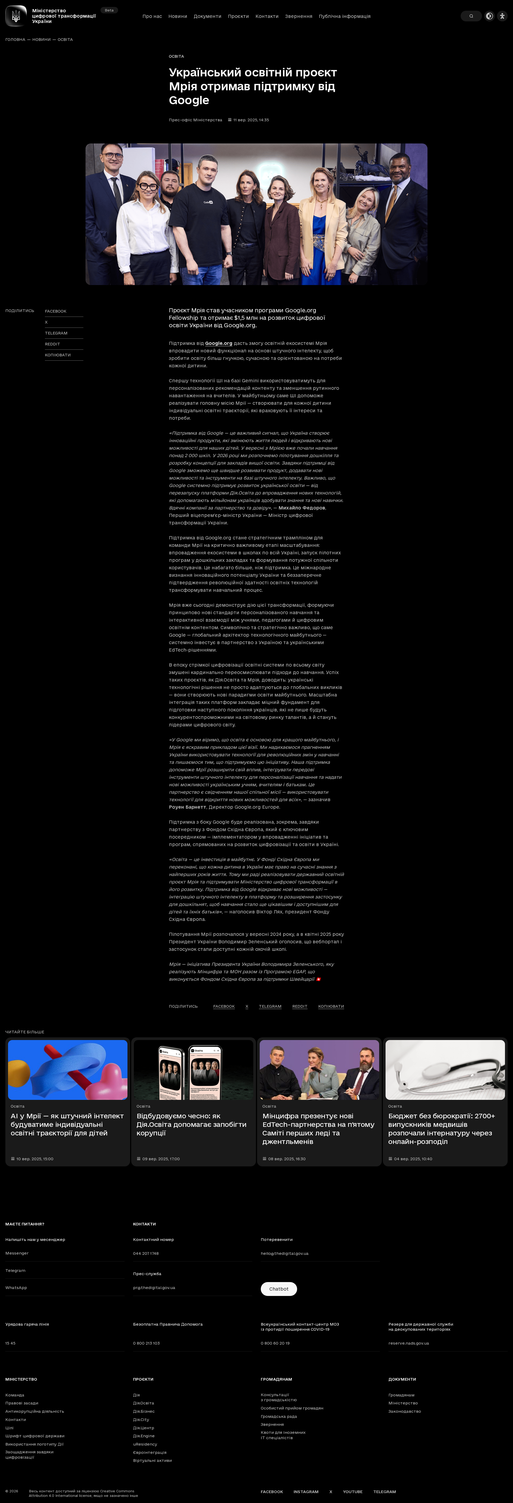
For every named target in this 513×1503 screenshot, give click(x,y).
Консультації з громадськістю (279, 1397)
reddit (52, 344)
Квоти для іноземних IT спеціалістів (283, 1435)
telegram (56, 333)
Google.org (218, 343)
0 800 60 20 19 (275, 1343)
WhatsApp (16, 1287)
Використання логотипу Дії (34, 1444)
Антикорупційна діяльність (34, 1411)
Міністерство (21, 1379)
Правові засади (21, 1403)
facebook (56, 311)
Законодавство (404, 1411)
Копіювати (58, 355)
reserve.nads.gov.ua (408, 1343)
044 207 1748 (146, 1253)
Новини (177, 16)
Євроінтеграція (149, 1452)
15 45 (10, 1343)
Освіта (65, 39)
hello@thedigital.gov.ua (285, 1253)
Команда (14, 1395)
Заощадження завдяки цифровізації (29, 1454)
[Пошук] (471, 16)
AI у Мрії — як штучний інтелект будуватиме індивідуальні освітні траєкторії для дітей (67, 1124)
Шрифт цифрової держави (34, 1436)
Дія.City (141, 1419)
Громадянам (276, 1379)
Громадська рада (279, 1416)
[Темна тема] (489, 16)
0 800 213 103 (146, 1343)
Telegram (15, 1270)
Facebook (272, 1491)
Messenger (17, 1253)
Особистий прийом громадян (292, 1408)
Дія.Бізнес (144, 1411)
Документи (207, 16)
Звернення (298, 16)
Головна (15, 39)
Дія (136, 1395)
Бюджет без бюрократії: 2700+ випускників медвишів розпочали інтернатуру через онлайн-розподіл (441, 1128)
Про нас (152, 16)
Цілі (9, 1428)
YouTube (353, 1491)
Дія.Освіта (143, 1403)
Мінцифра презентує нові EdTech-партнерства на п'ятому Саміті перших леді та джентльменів (318, 1128)
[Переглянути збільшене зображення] (257, 214)
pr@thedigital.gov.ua (154, 1287)
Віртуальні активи (152, 1460)
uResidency (145, 1444)
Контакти (267, 16)
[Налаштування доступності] (502, 16)
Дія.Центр (143, 1428)
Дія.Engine (144, 1436)
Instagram (306, 1491)
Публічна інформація (345, 16)
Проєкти (238, 16)
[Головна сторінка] (18, 16)
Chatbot (279, 1288)
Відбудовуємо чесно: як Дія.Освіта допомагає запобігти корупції (192, 1124)
